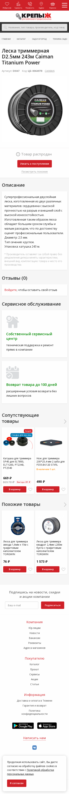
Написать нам (34, 738)
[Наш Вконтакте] (34, 748)
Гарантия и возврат (34, 705)
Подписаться (53, 605)
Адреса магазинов (34, 647)
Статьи (34, 684)
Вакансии (34, 638)
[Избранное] (30, 489)
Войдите (10, 290)
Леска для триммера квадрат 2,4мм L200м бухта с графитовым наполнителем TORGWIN (49, 548)
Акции (34, 679)
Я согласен (17, 783)
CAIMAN (49, 71)
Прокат (34, 669)
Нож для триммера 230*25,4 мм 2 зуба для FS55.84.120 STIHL (50, 461)
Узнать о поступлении (34, 163)
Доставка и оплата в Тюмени (34, 700)
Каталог (34, 664)
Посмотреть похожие (34, 171)
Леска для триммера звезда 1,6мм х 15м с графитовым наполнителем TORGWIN (15, 548)
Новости (34, 633)
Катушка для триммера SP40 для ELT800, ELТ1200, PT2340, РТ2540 (17, 463)
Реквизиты (34, 643)
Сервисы (34, 674)
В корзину (15, 489)
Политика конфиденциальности (35, 712)
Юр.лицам (34, 628)
